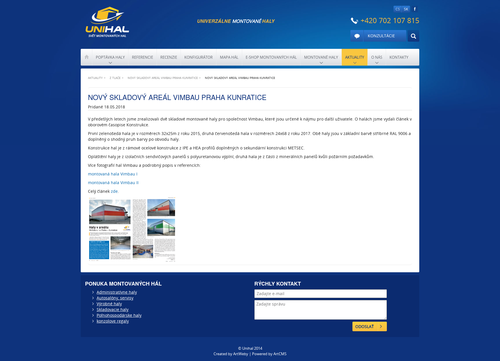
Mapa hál (229, 57)
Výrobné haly (109, 303)
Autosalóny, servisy (115, 298)
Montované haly (321, 57)
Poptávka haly (110, 57)
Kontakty (398, 57)
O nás (376, 57)
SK (406, 9)
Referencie (142, 57)
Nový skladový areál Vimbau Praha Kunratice (163, 78)
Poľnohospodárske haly (119, 315)
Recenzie (168, 57)
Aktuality (354, 57)
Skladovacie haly (112, 309)
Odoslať (364, 326)
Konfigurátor (198, 57)
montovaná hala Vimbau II (113, 182)
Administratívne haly (117, 292)
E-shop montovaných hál (271, 57)
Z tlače (115, 78)
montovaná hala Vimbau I (112, 174)
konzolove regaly (113, 321)
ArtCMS (279, 353)
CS (398, 9)
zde (114, 191)
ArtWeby (240, 353)
